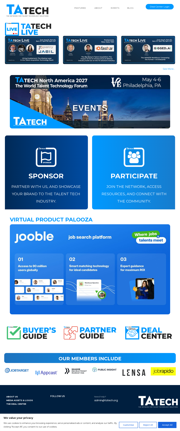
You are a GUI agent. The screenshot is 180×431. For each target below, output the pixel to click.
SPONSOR (46, 176)
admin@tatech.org (106, 400)
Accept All (167, 425)
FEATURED (80, 8)
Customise (128, 425)
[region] (90, 422)
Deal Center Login (159, 6)
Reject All (148, 425)
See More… (169, 69)
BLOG (130, 8)
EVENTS (115, 8)
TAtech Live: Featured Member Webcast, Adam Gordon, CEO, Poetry (31, 51)
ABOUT (98, 8)
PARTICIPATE (134, 176)
